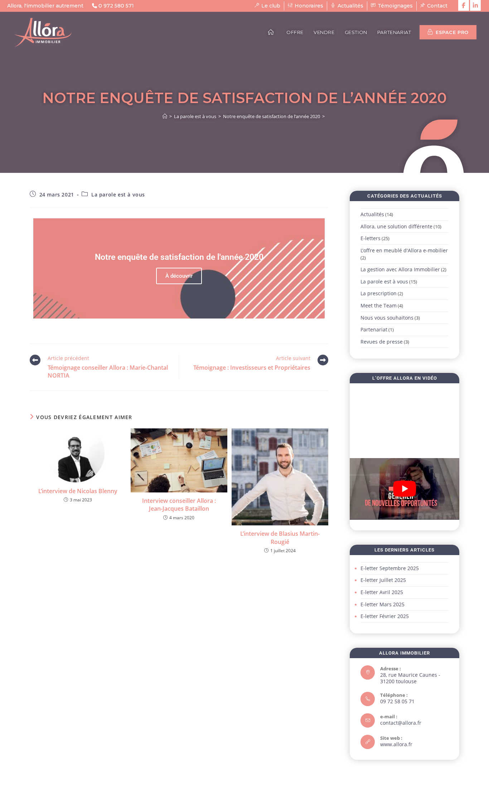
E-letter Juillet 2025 (383, 580)
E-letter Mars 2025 (382, 604)
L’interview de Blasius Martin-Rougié (280, 537)
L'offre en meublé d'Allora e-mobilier (404, 250)
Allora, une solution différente (396, 226)
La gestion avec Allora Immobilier (400, 269)
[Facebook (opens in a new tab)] (463, 5)
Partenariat (373, 329)
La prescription (378, 293)
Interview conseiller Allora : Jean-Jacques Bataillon (179, 504)
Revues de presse (381, 341)
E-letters (370, 238)
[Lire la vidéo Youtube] (404, 489)
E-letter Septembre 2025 (389, 568)
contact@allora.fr (400, 722)
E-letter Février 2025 (384, 616)
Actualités (372, 214)
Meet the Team (378, 305)
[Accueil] (165, 116)
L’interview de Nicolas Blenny (77, 491)
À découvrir (179, 276)
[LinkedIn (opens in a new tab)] (475, 5)
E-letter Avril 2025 (381, 592)
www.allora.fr (396, 744)
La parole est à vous (118, 194)
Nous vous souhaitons (386, 317)
